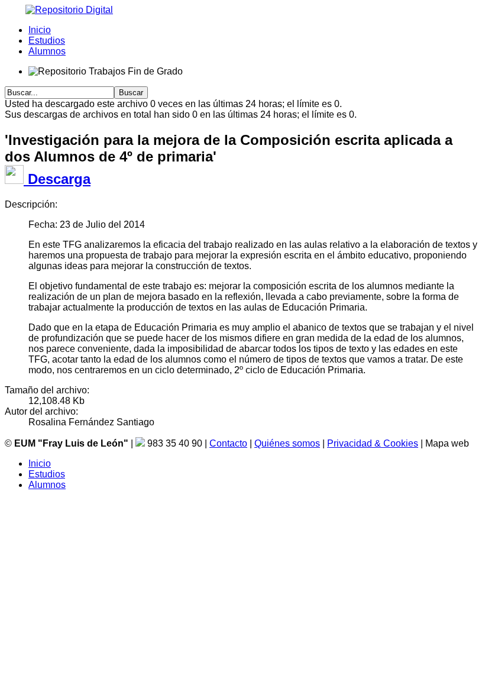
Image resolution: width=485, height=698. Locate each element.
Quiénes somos (287, 443)
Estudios (46, 40)
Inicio (39, 30)
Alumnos (47, 51)
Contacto (228, 443)
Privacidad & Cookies (372, 443)
